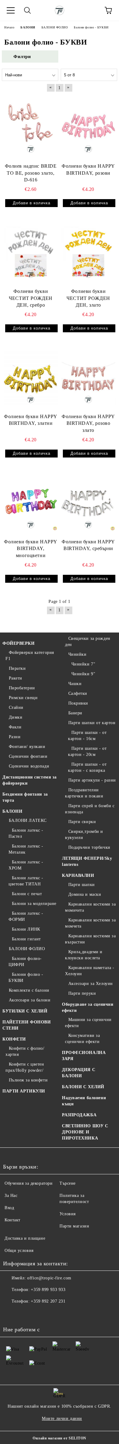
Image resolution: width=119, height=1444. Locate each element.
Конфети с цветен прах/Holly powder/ (24, 1067)
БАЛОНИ (12, 811)
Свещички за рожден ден (87, 641)
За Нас (11, 1195)
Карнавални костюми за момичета (90, 907)
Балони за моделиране (34, 903)
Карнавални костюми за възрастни (90, 939)
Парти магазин (74, 1226)
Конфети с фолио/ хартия (25, 1051)
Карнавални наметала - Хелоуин (89, 970)
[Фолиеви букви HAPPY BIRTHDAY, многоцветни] (31, 503)
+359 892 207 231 (48, 1301)
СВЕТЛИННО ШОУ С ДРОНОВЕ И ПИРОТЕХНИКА (85, 1132)
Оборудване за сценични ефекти (87, 1007)
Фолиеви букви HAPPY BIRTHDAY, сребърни (88, 545)
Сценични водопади (29, 766)
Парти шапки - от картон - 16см (87, 735)
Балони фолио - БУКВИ (26, 977)
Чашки (74, 683)
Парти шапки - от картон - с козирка (87, 767)
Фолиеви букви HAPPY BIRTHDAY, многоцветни (30, 548)
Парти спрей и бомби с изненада (89, 809)
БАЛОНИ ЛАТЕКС (28, 820)
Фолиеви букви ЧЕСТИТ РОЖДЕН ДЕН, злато (88, 298)
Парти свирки (82, 821)
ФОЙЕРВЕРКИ (18, 643)
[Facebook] (11, 1313)
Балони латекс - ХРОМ (26, 865)
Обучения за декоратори (28, 1183)
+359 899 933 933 (48, 1289)
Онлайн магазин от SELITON (59, 1438)
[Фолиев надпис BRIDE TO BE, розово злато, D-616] (31, 127)
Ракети (15, 678)
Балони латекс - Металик (26, 849)
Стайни (16, 707)
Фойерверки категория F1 (29, 655)
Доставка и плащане (25, 1238)
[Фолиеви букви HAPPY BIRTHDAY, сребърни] (88, 503)
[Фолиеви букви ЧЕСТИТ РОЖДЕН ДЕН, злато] (88, 253)
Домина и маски (84, 894)
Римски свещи (23, 697)
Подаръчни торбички (89, 847)
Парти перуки (82, 993)
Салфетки (77, 693)
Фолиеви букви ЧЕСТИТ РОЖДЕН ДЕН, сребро (30, 298)
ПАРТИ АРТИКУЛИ (23, 1091)
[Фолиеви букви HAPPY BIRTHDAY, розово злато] (88, 378)
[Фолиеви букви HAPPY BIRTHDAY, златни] (31, 378)
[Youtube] (38, 1313)
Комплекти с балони (29, 990)
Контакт (12, 1220)
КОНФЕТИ (14, 1039)
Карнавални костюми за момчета (90, 923)
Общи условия (19, 1250)
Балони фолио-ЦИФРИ (25, 961)
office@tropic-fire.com (49, 1278)
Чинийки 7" (83, 664)
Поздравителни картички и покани (84, 793)
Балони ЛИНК (26, 929)
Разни (14, 737)
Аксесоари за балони (29, 1000)
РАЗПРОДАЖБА (79, 1115)
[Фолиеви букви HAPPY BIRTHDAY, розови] (88, 127)
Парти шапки (81, 884)
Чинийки (77, 654)
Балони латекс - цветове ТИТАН (26, 881)
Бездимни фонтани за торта (25, 797)
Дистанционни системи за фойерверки (29, 780)
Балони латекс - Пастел (26, 833)
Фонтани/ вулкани (27, 746)
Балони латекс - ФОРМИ (26, 916)
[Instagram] (24, 1313)
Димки (15, 717)
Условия (68, 1214)
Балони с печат (27, 894)
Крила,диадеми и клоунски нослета (84, 955)
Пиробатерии (22, 688)
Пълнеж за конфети (28, 1080)
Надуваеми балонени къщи (84, 1101)
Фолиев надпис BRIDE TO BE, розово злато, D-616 (31, 173)
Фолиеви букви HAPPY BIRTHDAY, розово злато (88, 423)
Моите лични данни (62, 1418)
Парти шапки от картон (91, 722)
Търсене (68, 1183)
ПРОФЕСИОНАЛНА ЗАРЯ (84, 1055)
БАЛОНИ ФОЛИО (27, 948)
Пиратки (17, 668)
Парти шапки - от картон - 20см (87, 751)
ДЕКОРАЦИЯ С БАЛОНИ (78, 1072)
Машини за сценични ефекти (88, 1022)
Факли (15, 727)
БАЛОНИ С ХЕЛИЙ (83, 1087)
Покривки (78, 703)
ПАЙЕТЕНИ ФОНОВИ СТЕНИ (26, 1025)
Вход (9, 1207)
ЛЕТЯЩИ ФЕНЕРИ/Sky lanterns (87, 861)
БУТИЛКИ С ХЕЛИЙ (24, 1011)
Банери (75, 713)
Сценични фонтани (28, 756)
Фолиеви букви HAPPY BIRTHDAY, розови (88, 169)
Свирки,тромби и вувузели (84, 834)
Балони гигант (26, 939)
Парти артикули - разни (92, 780)
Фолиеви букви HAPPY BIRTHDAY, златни (30, 420)
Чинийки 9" (83, 674)
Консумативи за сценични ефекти (82, 1038)
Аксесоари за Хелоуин (90, 983)
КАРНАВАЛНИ (78, 875)
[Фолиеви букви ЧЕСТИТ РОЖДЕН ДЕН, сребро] (31, 253)
